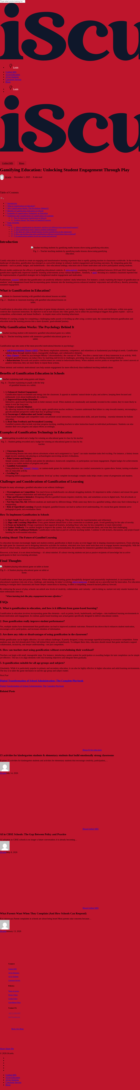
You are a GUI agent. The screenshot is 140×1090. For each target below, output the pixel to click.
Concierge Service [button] (14, 980)
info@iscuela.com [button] (14, 1017)
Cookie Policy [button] (13, 999)
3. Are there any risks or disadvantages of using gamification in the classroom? (43, 232)
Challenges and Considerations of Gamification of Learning (30, 216)
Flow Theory (13, 355)
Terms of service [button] (13, 991)
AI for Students (12, 1080)
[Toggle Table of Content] (2, 198)
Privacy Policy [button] (13, 995)
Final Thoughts (13, 222)
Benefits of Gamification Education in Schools (25, 211)
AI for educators (95, 750)
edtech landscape (79, 582)
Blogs (21, 163)
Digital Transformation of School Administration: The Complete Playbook (32, 686)
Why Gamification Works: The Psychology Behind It (28, 208)
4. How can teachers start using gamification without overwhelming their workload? (45, 234)
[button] (17, 1029)
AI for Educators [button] (13, 973)
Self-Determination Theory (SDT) (22, 350)
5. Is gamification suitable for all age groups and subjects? (35, 236)
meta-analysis (71, 270)
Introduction (12, 203)
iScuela (8, 177)
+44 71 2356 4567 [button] (14, 1013)
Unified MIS (7, 163)
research (15, 280)
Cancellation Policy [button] (14, 1002)
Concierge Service (13, 1082)
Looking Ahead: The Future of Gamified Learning (32, 220)
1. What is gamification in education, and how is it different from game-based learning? (46, 227)
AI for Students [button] (13, 977)
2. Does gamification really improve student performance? (35, 229)
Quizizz (35, 468)
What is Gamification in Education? (21, 206)
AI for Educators (12, 1077)
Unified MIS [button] (12, 969)
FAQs (9, 225)
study (94, 272)
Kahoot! (27, 468)
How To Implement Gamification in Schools (30, 218)
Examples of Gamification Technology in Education (27, 213)
